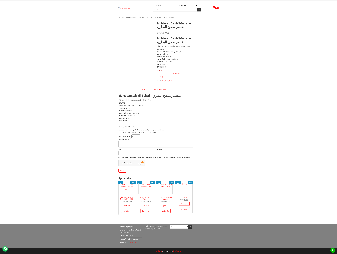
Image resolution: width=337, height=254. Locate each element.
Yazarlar (149, 17)
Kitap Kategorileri (131, 17)
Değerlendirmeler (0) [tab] (160, 89)
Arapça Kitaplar (165, 81)
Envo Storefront (177, 251)
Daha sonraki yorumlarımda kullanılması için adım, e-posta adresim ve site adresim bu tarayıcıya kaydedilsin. (155, 157)
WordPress (159, 251)
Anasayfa (121, 17)
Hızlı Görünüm (126, 211)
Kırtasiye (142, 17)
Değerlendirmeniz (124, 139)
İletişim (171, 17)
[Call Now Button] (332, 250)
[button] (5, 249)
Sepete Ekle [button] (127, 206)
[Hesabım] (210, 7)
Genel (170, 81)
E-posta (159, 150)
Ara (199, 10)
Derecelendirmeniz (124, 136)
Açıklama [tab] (144, 89)
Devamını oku (184, 204)
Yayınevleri (158, 17)
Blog (165, 17)
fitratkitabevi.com (131, 242)
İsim (120, 150)
